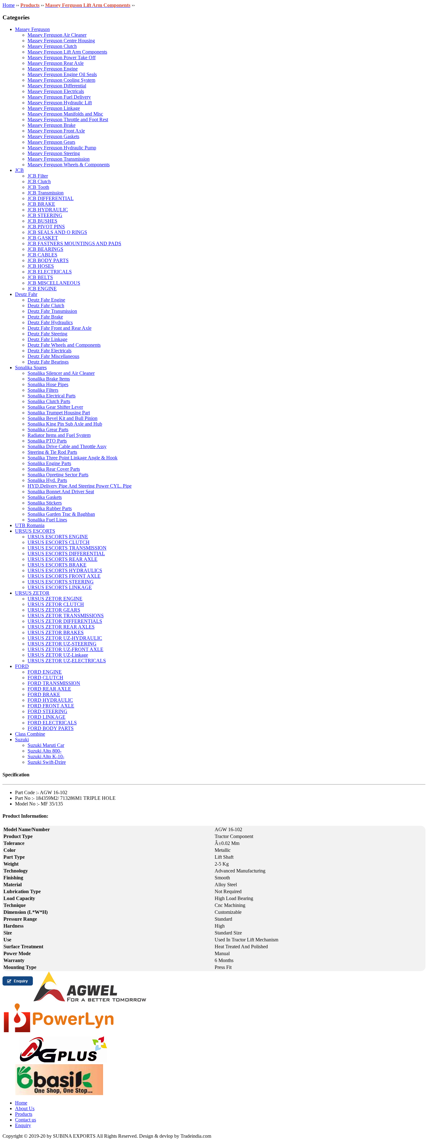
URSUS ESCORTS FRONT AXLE (64, 576)
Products (23, 1114)
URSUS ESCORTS (35, 531)
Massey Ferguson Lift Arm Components (67, 51)
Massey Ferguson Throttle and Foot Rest (68, 119)
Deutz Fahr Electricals (49, 350)
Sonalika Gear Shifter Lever (55, 407)
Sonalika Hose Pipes (48, 384)
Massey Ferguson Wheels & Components (69, 164)
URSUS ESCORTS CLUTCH (59, 542)
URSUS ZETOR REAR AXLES (61, 626)
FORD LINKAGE (46, 717)
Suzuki (22, 739)
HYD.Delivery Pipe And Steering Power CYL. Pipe (80, 486)
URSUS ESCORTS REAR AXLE (62, 559)
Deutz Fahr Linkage (47, 339)
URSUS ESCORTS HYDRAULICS (65, 570)
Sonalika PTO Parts (47, 440)
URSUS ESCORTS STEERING (61, 581)
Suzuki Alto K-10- (46, 756)
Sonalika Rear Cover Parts (54, 469)
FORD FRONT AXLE (51, 705)
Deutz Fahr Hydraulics (50, 322)
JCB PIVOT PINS (46, 226)
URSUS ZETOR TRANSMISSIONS (66, 615)
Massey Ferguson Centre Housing (61, 40)
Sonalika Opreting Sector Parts (58, 474)
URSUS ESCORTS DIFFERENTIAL (66, 553)
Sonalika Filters (43, 390)
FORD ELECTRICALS (52, 722)
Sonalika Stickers (45, 502)
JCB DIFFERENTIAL (51, 198)
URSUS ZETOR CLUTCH (56, 604)
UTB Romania (29, 525)
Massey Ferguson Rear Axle (56, 63)
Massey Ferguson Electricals (56, 91)
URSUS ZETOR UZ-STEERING (62, 643)
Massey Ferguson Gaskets (53, 136)
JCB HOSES (41, 266)
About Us (24, 1108)
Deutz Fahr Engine (46, 300)
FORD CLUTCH (45, 677)
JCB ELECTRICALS (50, 271)
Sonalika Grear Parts (48, 429)
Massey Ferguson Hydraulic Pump (62, 147)
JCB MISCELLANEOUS (54, 283)
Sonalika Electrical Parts (52, 395)
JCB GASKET (43, 238)
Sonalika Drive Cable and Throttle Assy (67, 446)
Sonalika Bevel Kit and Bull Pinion (62, 418)
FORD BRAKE (44, 694)
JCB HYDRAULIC (48, 209)
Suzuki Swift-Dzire (47, 762)
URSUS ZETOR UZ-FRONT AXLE (65, 649)
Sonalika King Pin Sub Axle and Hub (65, 424)
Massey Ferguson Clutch (52, 46)
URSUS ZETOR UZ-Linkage (58, 655)
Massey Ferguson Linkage (54, 108)
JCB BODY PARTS (48, 260)
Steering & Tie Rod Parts (52, 452)
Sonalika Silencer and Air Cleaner (61, 373)
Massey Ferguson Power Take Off (62, 57)
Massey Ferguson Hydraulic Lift (60, 102)
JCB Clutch (39, 181)
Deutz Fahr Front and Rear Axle (59, 328)
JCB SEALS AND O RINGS (57, 232)
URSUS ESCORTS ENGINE (58, 536)
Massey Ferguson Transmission (59, 159)
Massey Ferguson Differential (57, 85)
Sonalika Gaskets (45, 497)
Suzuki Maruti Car (46, 745)
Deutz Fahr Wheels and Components (64, 345)
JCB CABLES (42, 254)
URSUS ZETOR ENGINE (55, 598)
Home (9, 5)
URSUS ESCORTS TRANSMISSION (67, 548)
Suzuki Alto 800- (44, 750)
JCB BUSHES (42, 221)
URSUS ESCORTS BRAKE (57, 564)
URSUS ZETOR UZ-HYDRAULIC (65, 638)
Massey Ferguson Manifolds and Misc (65, 113)
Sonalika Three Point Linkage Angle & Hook (72, 457)
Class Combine (30, 734)
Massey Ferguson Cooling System (61, 80)
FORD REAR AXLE (49, 688)
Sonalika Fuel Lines (47, 519)
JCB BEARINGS (45, 249)
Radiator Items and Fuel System (59, 435)
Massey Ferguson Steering (54, 153)
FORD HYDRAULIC (50, 700)
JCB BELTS (40, 277)
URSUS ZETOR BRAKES (56, 632)
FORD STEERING (47, 711)
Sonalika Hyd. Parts (47, 480)
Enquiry (23, 1125)
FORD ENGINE (45, 672)
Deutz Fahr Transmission (52, 311)
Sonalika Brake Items (49, 378)
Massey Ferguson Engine (53, 68)
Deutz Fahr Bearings (48, 362)
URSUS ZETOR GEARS (54, 610)
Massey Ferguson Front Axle (56, 130)
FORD (22, 666)
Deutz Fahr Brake (45, 316)
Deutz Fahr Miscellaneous (53, 356)
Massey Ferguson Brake (52, 125)
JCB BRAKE (41, 204)
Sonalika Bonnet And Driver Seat (61, 491)
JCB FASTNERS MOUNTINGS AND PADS (74, 243)
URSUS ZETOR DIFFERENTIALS (65, 621)
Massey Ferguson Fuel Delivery (59, 97)
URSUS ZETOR (32, 593)
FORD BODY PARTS (51, 728)
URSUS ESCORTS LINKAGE (60, 587)
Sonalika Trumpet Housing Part (59, 412)
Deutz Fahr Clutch (46, 305)
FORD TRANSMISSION (54, 683)
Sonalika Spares (31, 367)
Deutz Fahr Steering (47, 333)
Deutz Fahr (26, 294)
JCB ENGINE (42, 288)
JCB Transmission (46, 192)
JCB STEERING (45, 215)
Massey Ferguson (32, 29)
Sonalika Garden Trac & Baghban (61, 514)
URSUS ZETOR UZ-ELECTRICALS (67, 660)
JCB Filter (38, 176)
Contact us (25, 1119)
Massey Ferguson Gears (51, 142)
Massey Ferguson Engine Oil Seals (62, 74)
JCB (19, 170)
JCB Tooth (38, 187)
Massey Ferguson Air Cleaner (57, 35)
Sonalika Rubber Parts (50, 508)
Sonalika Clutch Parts (49, 401)
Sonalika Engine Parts (49, 463)
